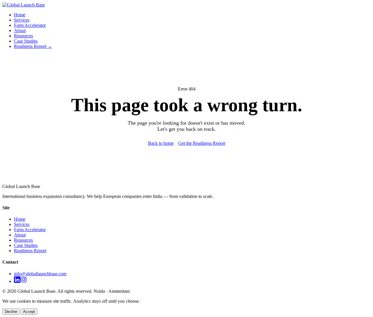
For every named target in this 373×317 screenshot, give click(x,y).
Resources (23, 35)
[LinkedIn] (17, 281)
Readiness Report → (33, 46)
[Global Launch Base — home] (23, 4)
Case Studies (26, 41)
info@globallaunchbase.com (40, 273)
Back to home (161, 143)
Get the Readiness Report (201, 143)
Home (19, 14)
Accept (29, 311)
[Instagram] (23, 281)
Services (21, 20)
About (20, 30)
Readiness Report (30, 250)
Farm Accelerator (30, 25)
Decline (11, 311)
